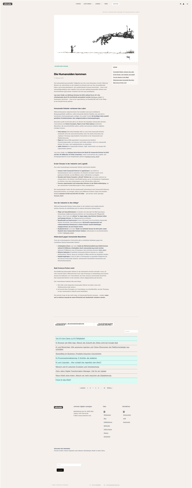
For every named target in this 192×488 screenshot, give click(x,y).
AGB (124, 418)
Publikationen (108, 422)
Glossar (106, 433)
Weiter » (109, 388)
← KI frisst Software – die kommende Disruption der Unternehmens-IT (69, 324)
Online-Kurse (108, 429)
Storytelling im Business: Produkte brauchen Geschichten (78, 354)
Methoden (107, 426)
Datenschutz (127, 415)
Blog (105, 418)
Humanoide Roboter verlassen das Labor (123, 72)
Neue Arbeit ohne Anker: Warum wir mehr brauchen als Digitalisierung (83, 375)
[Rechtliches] (104, 411)
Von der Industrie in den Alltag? (121, 77)
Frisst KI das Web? (63, 380)
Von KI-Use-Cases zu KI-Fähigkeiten (70, 338)
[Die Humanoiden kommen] (96, 38)
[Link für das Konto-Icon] (183, 4)
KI (65, 91)
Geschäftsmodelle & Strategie (61, 66)
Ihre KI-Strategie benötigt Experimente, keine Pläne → (105, 324)
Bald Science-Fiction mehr (120, 82)
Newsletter (107, 436)
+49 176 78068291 (96, 485)
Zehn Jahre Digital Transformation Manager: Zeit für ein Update (81, 371)
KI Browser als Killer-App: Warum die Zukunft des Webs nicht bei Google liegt (87, 343)
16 (104, 388)
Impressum (126, 422)
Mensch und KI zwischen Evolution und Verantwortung (77, 367)
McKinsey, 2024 (96, 97)
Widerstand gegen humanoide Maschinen (123, 80)
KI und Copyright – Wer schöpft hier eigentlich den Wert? (78, 362)
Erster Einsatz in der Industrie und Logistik (124, 74)
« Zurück (82, 388)
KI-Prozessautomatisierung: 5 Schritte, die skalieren (76, 358)
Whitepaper (107, 415)
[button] (115, 4)
